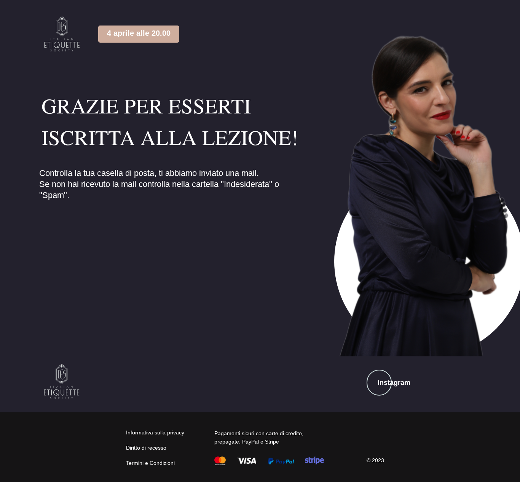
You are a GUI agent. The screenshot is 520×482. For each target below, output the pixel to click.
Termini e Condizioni (150, 463)
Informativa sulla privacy (155, 432)
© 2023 (375, 460)
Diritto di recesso (146, 448)
